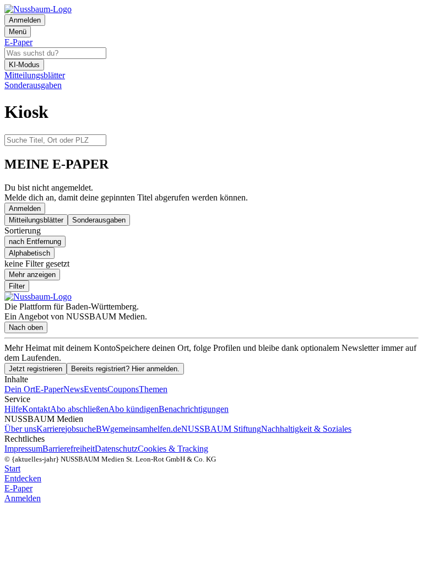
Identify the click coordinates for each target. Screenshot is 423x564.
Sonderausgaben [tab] (99, 220)
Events (95, 389)
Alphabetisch (29, 253)
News (73, 389)
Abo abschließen (79, 409)
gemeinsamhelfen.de (145, 428)
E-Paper (49, 389)
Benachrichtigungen (194, 409)
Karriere (50, 428)
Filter (17, 286)
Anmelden (25, 208)
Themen (153, 389)
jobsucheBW (87, 428)
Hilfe (13, 409)
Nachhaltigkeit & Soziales (306, 428)
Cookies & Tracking (173, 448)
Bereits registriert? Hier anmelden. (125, 369)
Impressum (23, 448)
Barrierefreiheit (68, 448)
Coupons (123, 389)
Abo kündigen (134, 409)
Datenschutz (116, 448)
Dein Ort (19, 389)
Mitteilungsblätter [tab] (36, 220)
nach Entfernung (35, 241)
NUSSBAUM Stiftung (221, 428)
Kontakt (36, 409)
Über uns (20, 428)
